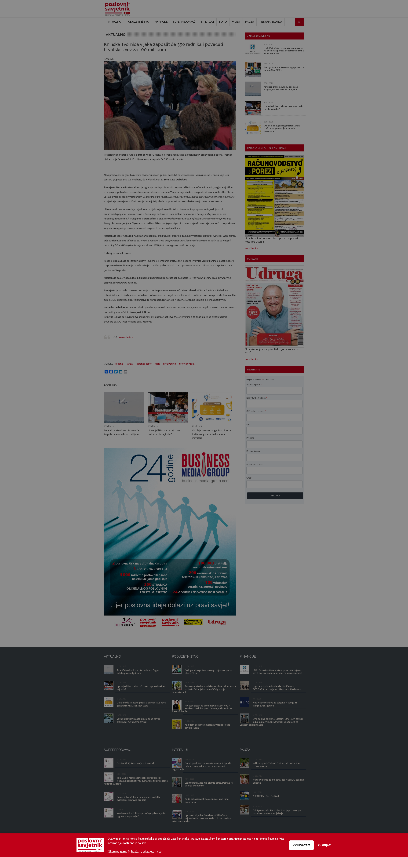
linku (144, 843)
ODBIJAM (325, 845)
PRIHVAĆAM (301, 845)
